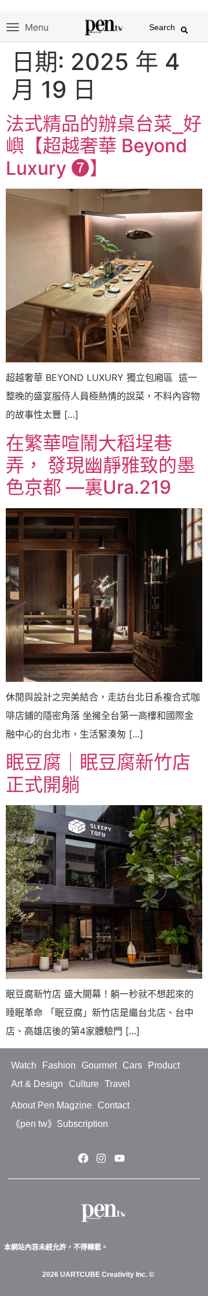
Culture (84, 1084)
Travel (117, 1084)
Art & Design (37, 1084)
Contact (113, 1105)
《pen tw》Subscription (59, 1124)
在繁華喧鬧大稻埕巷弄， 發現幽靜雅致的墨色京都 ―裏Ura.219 (100, 465)
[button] (184, 30)
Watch (23, 1065)
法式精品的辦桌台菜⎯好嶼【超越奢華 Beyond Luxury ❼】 (104, 145)
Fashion (59, 1065)
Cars (132, 1065)
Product (164, 1065)
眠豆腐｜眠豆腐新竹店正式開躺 (98, 773)
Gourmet (99, 1065)
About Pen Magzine (51, 1105)
